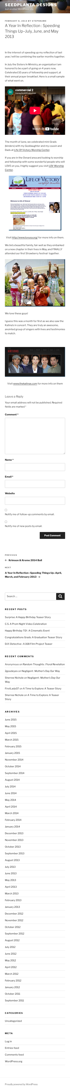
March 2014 (12, 813)
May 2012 (10, 960)
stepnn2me (39, 21)
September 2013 (14, 853)
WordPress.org (13, 1061)
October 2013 (13, 846)
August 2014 (12, 779)
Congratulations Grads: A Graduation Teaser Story (33, 637)
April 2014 (11, 806)
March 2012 (11, 973)
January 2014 (12, 826)
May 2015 (10, 726)
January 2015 (12, 753)
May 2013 (10, 880)
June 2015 (11, 719)
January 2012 (12, 987)
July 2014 (10, 786)
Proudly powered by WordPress (21, 1084)
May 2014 (10, 800)
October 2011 (12, 993)
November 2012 (14, 920)
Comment (11, 414)
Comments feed (14, 1054)
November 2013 (14, 840)
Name (9, 459)
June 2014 (11, 793)
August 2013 (12, 860)
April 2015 (11, 733)
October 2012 (13, 927)
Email (9, 476)
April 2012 (11, 967)
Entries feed (12, 1048)
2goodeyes (11, 671)
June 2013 (11, 873)
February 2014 (13, 819)
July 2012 (10, 947)
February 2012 (13, 980)
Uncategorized (13, 1021)
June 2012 (10, 953)
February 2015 (13, 746)
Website (10, 493)
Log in (8, 1041)
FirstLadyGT (12, 688)
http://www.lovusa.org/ (25, 237)
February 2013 (13, 900)
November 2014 (14, 759)
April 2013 (11, 886)
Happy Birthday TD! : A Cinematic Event (27, 630)
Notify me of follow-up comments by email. (29, 514)
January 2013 (12, 907)
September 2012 (14, 933)
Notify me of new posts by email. (23, 526)
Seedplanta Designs (31, 4)
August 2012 (12, 940)
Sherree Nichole (14, 677)
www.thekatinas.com (25, 383)
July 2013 (10, 866)
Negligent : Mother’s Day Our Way (41, 671)
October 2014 (13, 766)
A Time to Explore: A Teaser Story (42, 688)
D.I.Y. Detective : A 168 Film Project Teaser (28, 643)
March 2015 (12, 739)
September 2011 (14, 1000)
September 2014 (14, 773)
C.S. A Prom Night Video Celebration (26, 623)
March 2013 (12, 893)
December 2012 (14, 913)
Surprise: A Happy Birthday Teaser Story (28, 617)
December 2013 (14, 833)
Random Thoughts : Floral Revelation (44, 664)
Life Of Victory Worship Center (31, 150)
